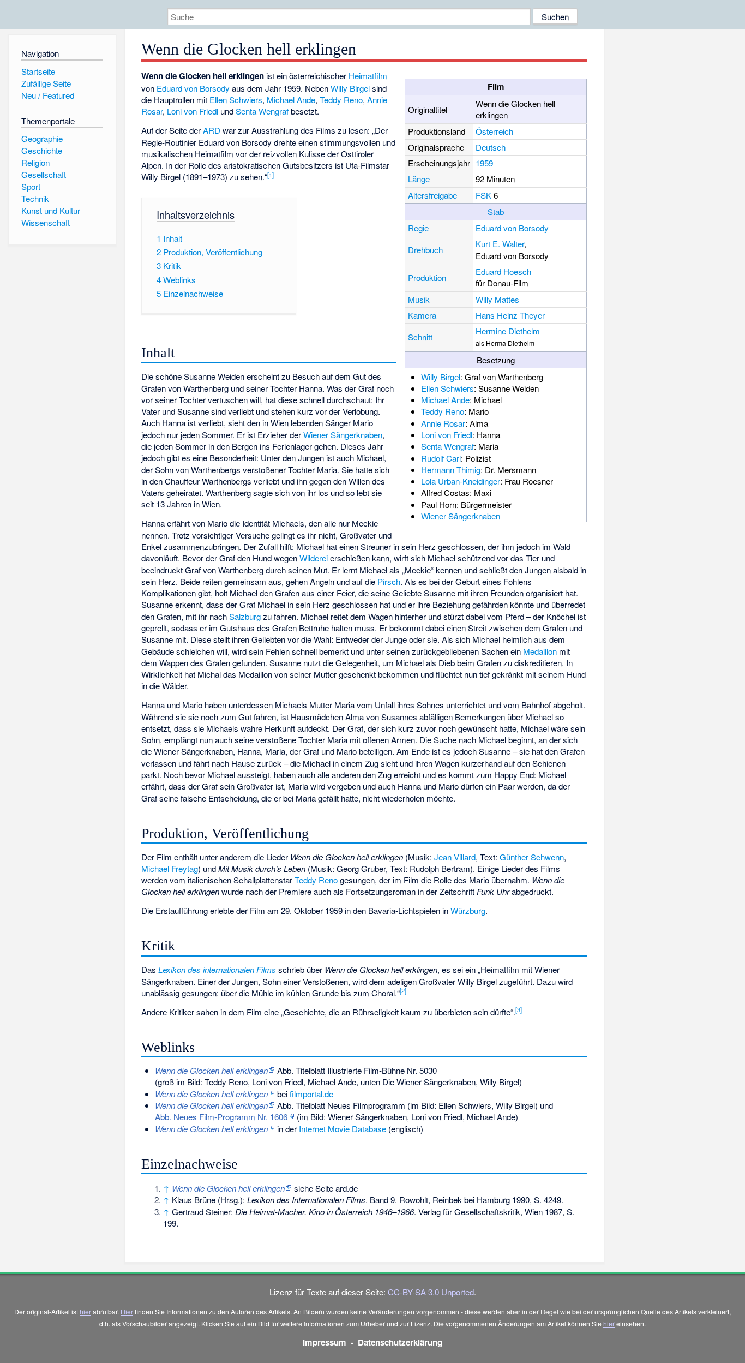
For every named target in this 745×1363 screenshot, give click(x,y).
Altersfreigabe (432, 195)
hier (85, 1311)
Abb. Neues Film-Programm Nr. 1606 (221, 1116)
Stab (496, 211)
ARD (211, 130)
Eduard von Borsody (512, 228)
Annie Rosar (443, 423)
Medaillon (540, 651)
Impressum (324, 1342)
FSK (483, 195)
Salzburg (245, 616)
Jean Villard (455, 857)
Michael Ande (445, 399)
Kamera (422, 315)
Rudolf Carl (441, 458)
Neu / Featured (47, 95)
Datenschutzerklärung (400, 1342)
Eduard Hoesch (503, 271)
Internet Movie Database (342, 1128)
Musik (419, 299)
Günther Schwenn (532, 857)
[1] (270, 174)
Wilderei (313, 558)
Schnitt (420, 337)
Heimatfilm (368, 75)
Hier (127, 1311)
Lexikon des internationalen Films (217, 969)
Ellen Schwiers (447, 388)
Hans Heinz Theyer (510, 315)
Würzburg (467, 910)
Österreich (494, 131)
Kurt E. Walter (500, 243)
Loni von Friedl (446, 434)
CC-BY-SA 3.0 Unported (431, 1292)
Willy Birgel (440, 376)
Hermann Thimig (450, 469)
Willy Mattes (497, 299)
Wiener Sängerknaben (460, 516)
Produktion (427, 277)
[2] (403, 990)
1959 (484, 163)
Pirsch (388, 581)
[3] (518, 1009)
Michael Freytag (169, 868)
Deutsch (491, 147)
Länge (419, 178)
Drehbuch (425, 249)
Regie (418, 228)
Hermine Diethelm (508, 331)
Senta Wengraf (447, 446)
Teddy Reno (442, 411)
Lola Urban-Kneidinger (460, 481)
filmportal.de (311, 1093)
